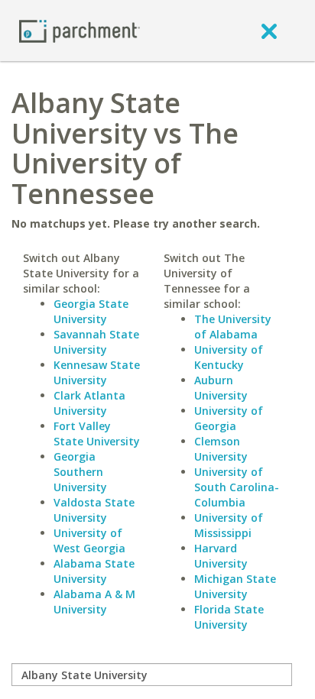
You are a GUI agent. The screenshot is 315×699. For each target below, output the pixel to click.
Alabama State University (94, 571)
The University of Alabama (232, 326)
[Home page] (79, 30)
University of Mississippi (228, 525)
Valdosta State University (94, 510)
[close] (269, 30)
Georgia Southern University (80, 471)
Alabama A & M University (94, 601)
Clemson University (221, 449)
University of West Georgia (89, 540)
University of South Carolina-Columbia (236, 487)
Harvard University (221, 556)
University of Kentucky (228, 357)
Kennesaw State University (97, 372)
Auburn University (221, 388)
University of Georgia (228, 418)
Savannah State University (96, 342)
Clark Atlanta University (89, 403)
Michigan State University (235, 586)
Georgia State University (91, 311)
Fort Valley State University (97, 433)
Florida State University (229, 617)
